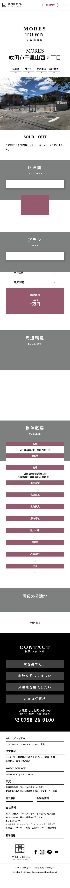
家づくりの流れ (23, 761)
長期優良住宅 (12, 787)
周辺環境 (41, 69)
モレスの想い (12, 814)
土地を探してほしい (35, 675)
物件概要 (54, 69)
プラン (28, 69)
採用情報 (52, 828)
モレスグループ (26, 824)
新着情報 (10, 835)
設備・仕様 (50, 757)
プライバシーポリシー (45, 868)
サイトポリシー (24, 868)
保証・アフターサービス (46, 791)
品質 (8, 781)
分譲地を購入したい (35, 687)
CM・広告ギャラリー (36, 828)
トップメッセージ (28, 814)
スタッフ (51, 824)
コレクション (12, 744)
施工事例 (10, 798)
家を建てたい (35, 664)
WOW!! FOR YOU (16, 768)
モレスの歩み (12, 817)
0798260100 (37, 720)
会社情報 (11, 807)
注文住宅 (11, 751)
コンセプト (11, 757)
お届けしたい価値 (47, 814)
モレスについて (13, 821)
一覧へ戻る (35, 623)
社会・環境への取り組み (31, 817)
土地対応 (10, 761)
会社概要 (11, 824)
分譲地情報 (43, 798)
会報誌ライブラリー (15, 828)
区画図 (16, 69)
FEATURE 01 (12, 774)
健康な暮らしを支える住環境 (19, 791)
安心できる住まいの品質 (31, 787)
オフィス (40, 824)
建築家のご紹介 (25, 757)
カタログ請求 (35, 698)
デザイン (39, 757)
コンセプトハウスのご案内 (32, 744)
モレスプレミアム (15, 738)
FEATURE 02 (27, 774)
